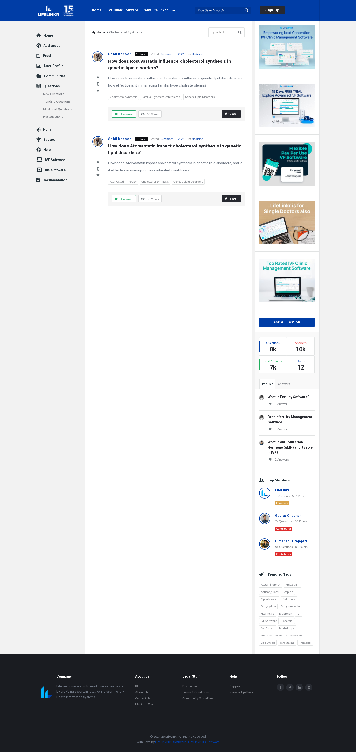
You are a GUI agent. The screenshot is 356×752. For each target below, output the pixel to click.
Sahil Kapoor (119, 54)
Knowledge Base (241, 692)
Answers (284, 384)
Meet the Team (145, 704)
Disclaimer (189, 686)
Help (47, 150)
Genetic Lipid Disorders (200, 97)
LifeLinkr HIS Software (203, 742)
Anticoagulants (270, 592)
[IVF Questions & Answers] (60, 10)
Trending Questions (56, 101)
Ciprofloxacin (269, 599)
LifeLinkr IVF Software (170, 742)
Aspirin (288, 592)
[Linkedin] (299, 687)
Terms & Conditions (196, 692)
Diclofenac (288, 599)
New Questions (53, 94)
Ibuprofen (285, 613)
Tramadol (305, 642)
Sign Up (272, 10)
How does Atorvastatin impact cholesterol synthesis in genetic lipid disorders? (175, 149)
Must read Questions (57, 109)
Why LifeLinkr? (156, 10)
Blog (138, 686)
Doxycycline (268, 606)
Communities (55, 76)
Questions (51, 86)
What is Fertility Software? (289, 397)
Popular (267, 384)
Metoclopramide (271, 635)
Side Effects (268, 642)
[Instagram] (308, 687)
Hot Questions (53, 116)
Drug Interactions (292, 606)
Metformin (267, 628)
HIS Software (55, 170)
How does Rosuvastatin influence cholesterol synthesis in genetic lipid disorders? (170, 64)
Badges (49, 139)
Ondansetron (294, 635)
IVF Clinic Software (123, 10)
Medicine (197, 54)
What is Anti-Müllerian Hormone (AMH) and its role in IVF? (290, 447)
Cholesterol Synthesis (123, 97)
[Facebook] (280, 687)
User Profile (53, 66)
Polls (47, 129)
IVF (299, 613)
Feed (47, 56)
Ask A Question (286, 322)
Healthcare (267, 613)
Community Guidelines (198, 698)
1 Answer (281, 404)
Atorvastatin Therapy (123, 181)
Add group (51, 45)
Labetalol (287, 621)
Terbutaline (287, 642)
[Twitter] (290, 687)
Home (96, 10)
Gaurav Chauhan (288, 516)
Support (235, 686)
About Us (141, 692)
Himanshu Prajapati (291, 541)
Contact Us (143, 698)
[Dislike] (98, 90)
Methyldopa (286, 628)
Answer (231, 114)
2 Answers (282, 459)
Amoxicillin (292, 584)
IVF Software (269, 621)
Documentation (54, 180)
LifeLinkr (282, 490)
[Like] (98, 76)
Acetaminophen (271, 584)
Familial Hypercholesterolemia (161, 97)
